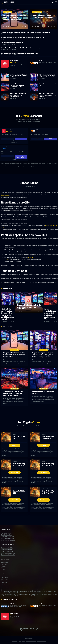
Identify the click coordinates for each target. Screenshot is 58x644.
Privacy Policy (14, 641)
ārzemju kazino (5, 195)
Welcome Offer (45, 434)
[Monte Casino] (5, 67)
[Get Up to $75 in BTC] (6, 442)
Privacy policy (5, 577)
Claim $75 (14, 445)
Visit (21, 138)
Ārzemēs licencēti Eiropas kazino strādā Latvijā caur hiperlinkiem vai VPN (22, 37)
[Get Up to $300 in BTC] (6, 496)
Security (3, 584)
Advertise (3, 566)
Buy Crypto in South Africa (8, 555)
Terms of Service (5, 579)
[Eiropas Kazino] (7, 2)
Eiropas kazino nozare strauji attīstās (12, 42)
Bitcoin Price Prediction (7, 538)
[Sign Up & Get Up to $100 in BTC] (35, 496)
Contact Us (4, 564)
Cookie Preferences (6, 581)
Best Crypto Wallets (6, 535)
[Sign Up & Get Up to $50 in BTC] (35, 469)
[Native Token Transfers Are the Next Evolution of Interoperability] (5, 100)
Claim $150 (14, 472)
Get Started (43, 445)
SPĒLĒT (50, 138)
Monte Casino (14, 60)
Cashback (15, 434)
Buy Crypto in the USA (7, 548)
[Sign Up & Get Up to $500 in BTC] (35, 442)
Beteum (8, 147)
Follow (3, 569)
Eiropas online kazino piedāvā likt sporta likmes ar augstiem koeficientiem (18, 75)
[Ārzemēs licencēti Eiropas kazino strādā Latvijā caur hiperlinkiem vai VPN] (5, 90)
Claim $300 (14, 500)
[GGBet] (34, 66)
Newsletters (4, 562)
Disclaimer (4, 582)
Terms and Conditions (31, 641)
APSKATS (37, 138)
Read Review (7, 138)
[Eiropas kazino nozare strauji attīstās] (34, 90)
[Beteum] (3, 148)
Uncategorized (4, 306)
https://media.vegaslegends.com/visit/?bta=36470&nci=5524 (21, 157)
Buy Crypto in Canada (6, 549)
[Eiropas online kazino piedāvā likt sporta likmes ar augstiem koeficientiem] (5, 80)
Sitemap (3, 568)
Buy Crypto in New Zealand (8, 553)
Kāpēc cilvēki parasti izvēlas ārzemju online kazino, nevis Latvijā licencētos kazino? (25, 32)
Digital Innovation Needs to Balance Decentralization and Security (20, 53)
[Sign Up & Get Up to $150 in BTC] (6, 469)
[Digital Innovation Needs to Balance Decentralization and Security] (34, 100)
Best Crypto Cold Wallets (7, 536)
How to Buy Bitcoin (6, 533)
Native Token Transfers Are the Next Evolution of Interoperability (20, 48)
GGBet (40, 60)
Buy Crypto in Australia (7, 551)
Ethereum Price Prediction (8, 540)
